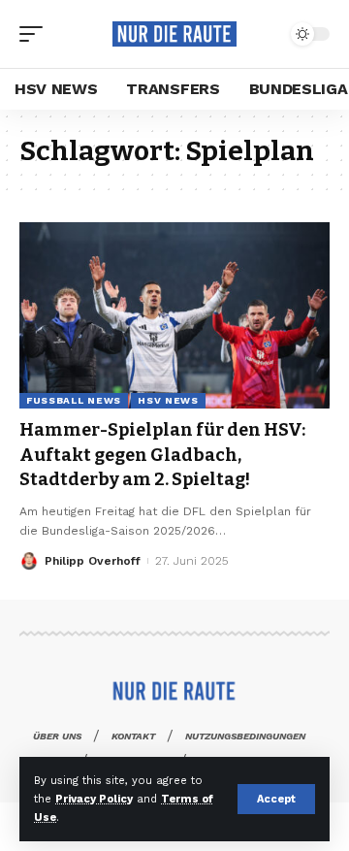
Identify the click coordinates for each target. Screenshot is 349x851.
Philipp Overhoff (93, 561)
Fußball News (73, 400)
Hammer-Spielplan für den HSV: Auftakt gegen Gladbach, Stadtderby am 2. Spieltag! (162, 454)
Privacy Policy (94, 799)
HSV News (168, 400)
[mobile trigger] (35, 34)
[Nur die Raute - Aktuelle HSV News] (174, 34)
